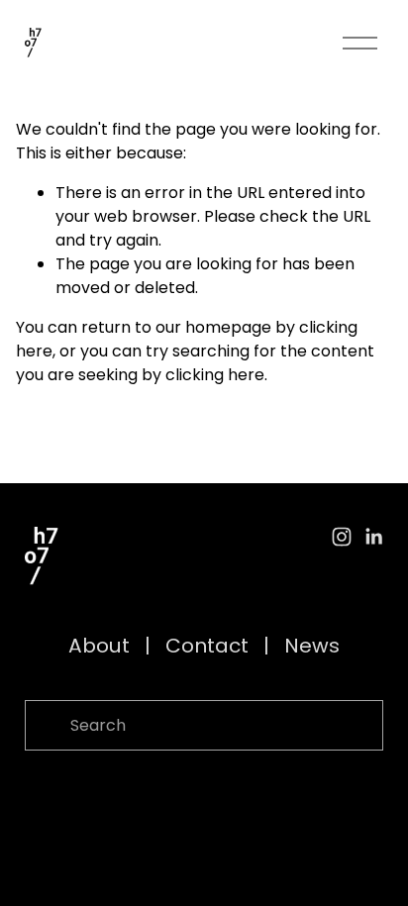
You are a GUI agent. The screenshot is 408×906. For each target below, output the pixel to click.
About (99, 645)
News (312, 645)
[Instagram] (342, 537)
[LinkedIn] (373, 537)
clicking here (214, 374)
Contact (207, 645)
